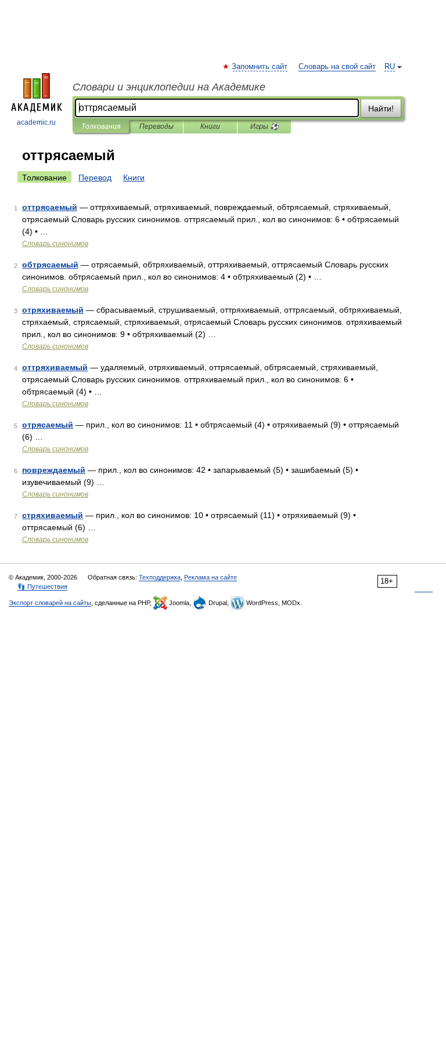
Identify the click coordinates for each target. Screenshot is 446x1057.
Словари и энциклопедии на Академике (169, 87)
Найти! (381, 108)
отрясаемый (47, 424)
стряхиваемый (52, 515)
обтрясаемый (50, 264)
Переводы (156, 126)
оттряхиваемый (55, 367)
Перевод (95, 177)
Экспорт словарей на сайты (50, 602)
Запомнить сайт (260, 67)
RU (389, 67)
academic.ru (36, 122)
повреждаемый (53, 470)
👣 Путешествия (42, 586)
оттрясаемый (49, 207)
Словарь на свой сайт (337, 67)
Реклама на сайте (210, 577)
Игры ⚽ (264, 126)
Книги (210, 126)
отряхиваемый (53, 309)
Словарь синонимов (55, 244)
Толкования (100, 126)
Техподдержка (160, 577)
